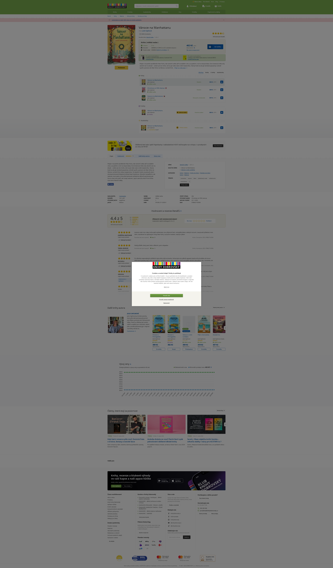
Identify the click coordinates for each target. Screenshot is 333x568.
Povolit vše (166, 295)
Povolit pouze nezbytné (166, 299)
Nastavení (166, 303)
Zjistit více (166, 287)
